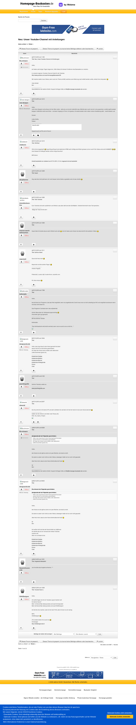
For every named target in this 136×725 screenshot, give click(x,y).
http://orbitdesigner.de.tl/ (38, 624)
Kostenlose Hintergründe (38, 362)
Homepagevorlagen (45, 690)
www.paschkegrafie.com (38, 388)
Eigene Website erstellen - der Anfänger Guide (38, 698)
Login (63, 11)
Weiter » (31, 44)
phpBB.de (74, 669)
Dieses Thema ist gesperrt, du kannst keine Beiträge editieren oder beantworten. (68, 49)
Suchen (43, 20)
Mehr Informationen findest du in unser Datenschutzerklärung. (24, 722)
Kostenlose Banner (37, 360)
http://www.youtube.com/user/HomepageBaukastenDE (46, 75)
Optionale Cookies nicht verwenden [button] (119, 713)
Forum (33, 11)
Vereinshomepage (60, 690)
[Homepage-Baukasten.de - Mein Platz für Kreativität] (38, 4)
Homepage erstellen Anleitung (65, 698)
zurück (100, 49)
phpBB (64, 667)
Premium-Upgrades (51, 11)
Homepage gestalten (105, 698)
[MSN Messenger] (38, 135)
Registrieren (24, 11)
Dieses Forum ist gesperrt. (29, 49)
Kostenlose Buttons (37, 358)
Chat (33, 366)
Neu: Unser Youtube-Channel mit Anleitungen (41, 39)
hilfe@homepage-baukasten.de (73, 89)
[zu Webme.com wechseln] (67, 3)
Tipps (40, 11)
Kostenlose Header (37, 356)
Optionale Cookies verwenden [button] (120, 716)
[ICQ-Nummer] (38, 422)
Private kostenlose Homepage (86, 698)
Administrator (25, 67)
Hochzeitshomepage (74, 690)
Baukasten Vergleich (90, 690)
